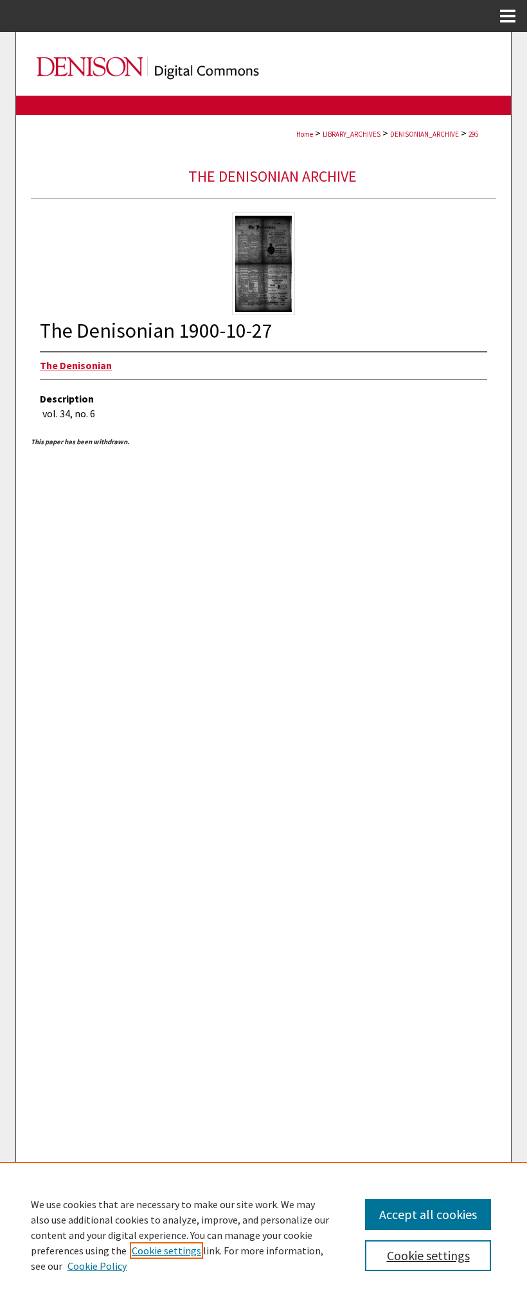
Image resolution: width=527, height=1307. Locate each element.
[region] (263, 1234)
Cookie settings (166, 1250)
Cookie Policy (97, 1265)
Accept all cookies (428, 1214)
